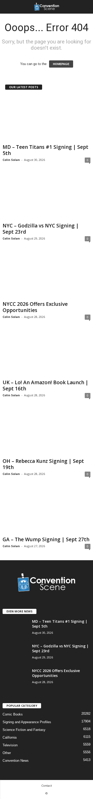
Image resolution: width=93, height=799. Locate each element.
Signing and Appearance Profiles (27, 722)
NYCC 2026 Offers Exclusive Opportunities (35, 307)
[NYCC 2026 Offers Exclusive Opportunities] (46, 275)
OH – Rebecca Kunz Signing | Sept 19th (43, 464)
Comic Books (13, 714)
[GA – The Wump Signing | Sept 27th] (46, 511)
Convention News (16, 761)
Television (10, 745)
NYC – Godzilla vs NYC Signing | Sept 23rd (41, 228)
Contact (46, 785)
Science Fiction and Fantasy (24, 730)
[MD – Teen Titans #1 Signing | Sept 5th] (46, 118)
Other (7, 753)
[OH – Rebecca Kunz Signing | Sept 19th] (46, 432)
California (10, 737)
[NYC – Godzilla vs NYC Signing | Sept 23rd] (46, 197)
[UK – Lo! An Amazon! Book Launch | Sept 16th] (46, 354)
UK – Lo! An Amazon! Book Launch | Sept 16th (45, 385)
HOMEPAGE (61, 64)
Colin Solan (11, 160)
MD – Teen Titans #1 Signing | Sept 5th (45, 150)
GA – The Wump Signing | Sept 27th (46, 539)
